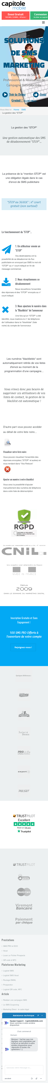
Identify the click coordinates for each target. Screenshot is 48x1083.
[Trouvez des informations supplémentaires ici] (24, 1047)
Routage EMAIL (9, 980)
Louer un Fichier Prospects (14, 955)
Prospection (8, 984)
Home (16, 109)
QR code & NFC (9, 960)
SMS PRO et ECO (10, 946)
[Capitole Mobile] (21, 5)
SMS (23, 109)
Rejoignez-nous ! (23, 647)
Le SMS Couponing (11, 1004)
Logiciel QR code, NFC (12, 989)
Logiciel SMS (8, 970)
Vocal (5, 950)
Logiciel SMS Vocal (11, 975)
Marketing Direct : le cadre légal (16, 1009)
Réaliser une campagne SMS (15, 1000)
